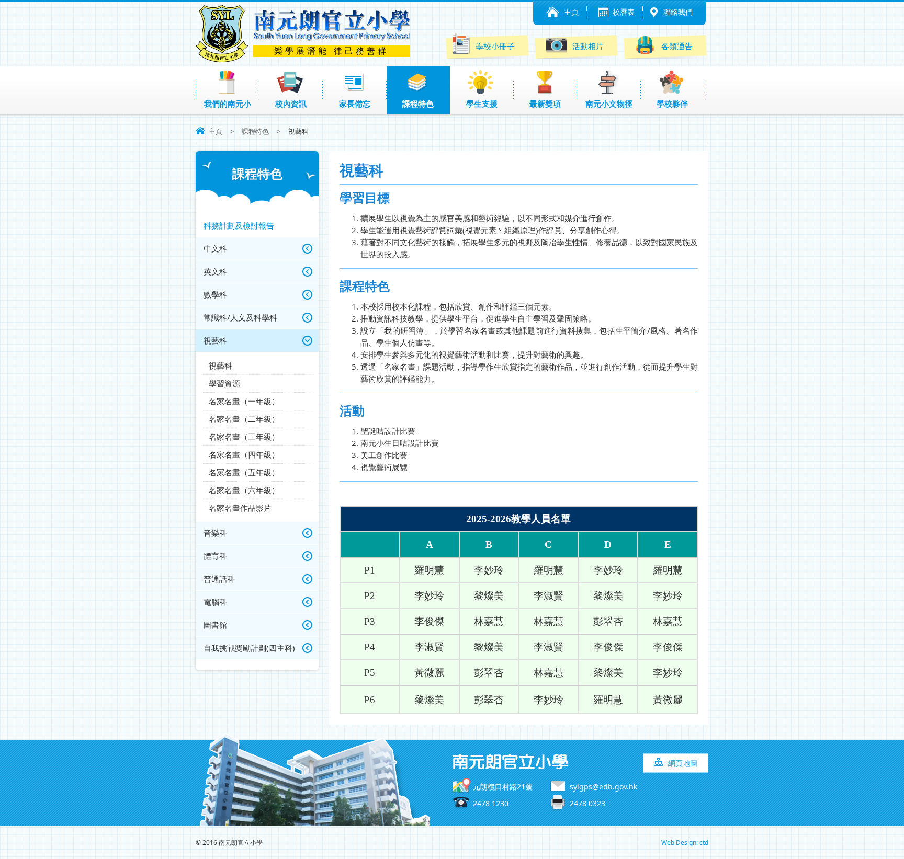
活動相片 (588, 46)
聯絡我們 (678, 12)
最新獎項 (545, 103)
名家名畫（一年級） (244, 401)
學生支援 (482, 103)
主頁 (571, 12)
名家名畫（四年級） (244, 454)
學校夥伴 (672, 103)
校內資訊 (291, 103)
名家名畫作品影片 (240, 507)
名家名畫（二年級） (244, 419)
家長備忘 (354, 103)
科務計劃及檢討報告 (239, 225)
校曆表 (624, 12)
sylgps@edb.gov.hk (603, 787)
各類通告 (677, 46)
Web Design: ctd (684, 842)
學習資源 (224, 383)
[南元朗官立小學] (222, 59)
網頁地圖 (682, 763)
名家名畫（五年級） (244, 472)
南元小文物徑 (608, 103)
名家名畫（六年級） (244, 490)
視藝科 (220, 365)
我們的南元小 (227, 103)
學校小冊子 (495, 46)
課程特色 (418, 103)
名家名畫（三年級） (244, 436)
